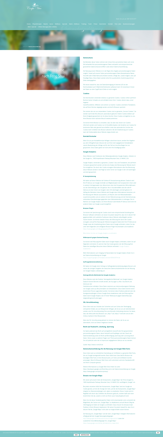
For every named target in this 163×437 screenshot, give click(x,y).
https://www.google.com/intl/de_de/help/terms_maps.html (101, 423)
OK (158, 432)
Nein (76, 435)
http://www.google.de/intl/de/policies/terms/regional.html (100, 418)
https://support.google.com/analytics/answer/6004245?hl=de (101, 258)
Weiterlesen (85, 435)
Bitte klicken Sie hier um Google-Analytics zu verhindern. (100, 233)
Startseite (25, 46)
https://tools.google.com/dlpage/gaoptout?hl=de (98, 229)
